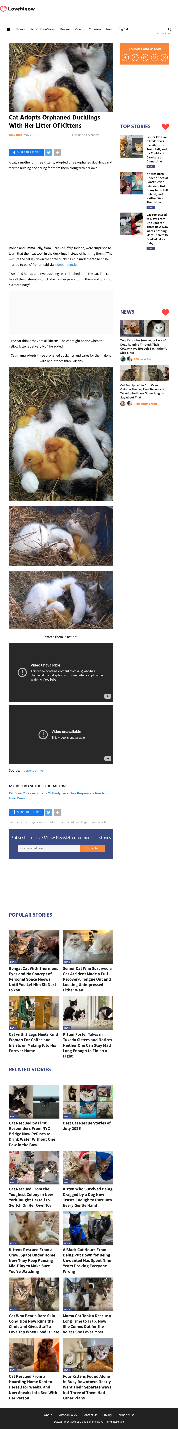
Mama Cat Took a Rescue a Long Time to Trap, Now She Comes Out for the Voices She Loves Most (87, 1324)
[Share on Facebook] (26, 152)
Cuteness (95, 29)
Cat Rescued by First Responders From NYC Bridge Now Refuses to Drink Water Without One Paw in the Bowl (32, 1133)
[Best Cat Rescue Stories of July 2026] (88, 1102)
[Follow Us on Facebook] (125, 57)
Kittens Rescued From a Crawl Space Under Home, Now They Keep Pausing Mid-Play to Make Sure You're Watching (32, 1260)
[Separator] (57, 152)
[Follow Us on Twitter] (135, 57)
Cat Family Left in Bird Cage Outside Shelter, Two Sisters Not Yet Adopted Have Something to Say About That (142, 391)
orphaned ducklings (74, 822)
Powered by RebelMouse (165, 34)
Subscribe (92, 848)
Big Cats (124, 29)
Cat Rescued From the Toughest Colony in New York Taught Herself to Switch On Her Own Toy (31, 1197)
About (48, 1415)
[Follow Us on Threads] (164, 57)
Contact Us (89, 1415)
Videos (79, 29)
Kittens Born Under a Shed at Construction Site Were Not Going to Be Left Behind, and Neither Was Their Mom (157, 188)
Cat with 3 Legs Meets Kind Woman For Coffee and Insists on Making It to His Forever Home (33, 1042)
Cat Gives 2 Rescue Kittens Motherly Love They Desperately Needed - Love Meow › (58, 796)
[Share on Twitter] (48, 152)
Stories (20, 29)
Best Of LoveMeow (42, 29)
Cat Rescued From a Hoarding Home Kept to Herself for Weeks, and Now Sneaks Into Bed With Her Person (33, 1387)
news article (98, 822)
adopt (54, 822)
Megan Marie (140, 403)
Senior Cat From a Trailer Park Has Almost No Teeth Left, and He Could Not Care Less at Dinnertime (157, 149)
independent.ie (65, 264)
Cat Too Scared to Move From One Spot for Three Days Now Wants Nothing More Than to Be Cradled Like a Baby (158, 229)
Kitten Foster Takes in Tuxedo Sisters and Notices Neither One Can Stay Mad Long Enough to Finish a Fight (87, 1045)
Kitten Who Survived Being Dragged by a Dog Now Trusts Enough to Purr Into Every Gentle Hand (87, 1197)
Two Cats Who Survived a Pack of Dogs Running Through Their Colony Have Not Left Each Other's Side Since (143, 346)
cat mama (15, 822)
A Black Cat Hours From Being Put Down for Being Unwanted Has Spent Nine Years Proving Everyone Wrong (87, 1260)
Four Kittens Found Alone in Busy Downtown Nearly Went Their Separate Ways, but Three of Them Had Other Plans (87, 1387)
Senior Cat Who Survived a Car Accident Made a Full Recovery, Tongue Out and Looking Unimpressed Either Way (87, 979)
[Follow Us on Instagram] (144, 57)
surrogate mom (36, 822)
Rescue (65, 29)
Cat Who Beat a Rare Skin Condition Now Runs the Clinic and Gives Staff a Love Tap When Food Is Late (34, 1324)
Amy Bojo (15, 135)
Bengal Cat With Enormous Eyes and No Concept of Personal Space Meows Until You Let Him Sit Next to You (33, 979)
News (110, 29)
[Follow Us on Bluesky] (154, 57)
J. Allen (137, 359)
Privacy (107, 1415)
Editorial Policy (67, 1415)
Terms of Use (125, 1415)
